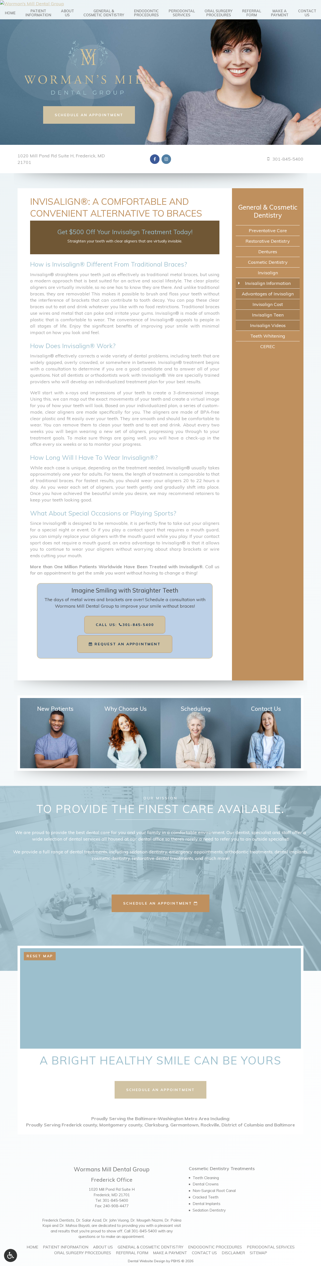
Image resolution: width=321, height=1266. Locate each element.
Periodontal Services (271, 1247)
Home (10, 13)
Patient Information (65, 1247)
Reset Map (40, 956)
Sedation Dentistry (209, 1210)
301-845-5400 (115, 1200)
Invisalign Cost (268, 304)
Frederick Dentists (58, 1220)
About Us (103, 1247)
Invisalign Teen (268, 315)
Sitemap (258, 1252)
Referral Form (132, 1252)
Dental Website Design (146, 1261)
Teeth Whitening (267, 336)
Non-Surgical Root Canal (214, 1190)
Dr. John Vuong (116, 1220)
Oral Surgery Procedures (82, 1252)
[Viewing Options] (10, 1255)
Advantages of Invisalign (268, 294)
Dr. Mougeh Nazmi (146, 1220)
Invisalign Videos (268, 325)
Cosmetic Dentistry (268, 262)
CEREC (267, 346)
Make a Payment (170, 1252)
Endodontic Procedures (215, 1247)
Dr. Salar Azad (88, 1220)
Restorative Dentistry (268, 241)
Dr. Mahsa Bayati (74, 1225)
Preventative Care (268, 230)
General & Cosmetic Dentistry (267, 211)
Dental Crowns (206, 1184)
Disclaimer (233, 1252)
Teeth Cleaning (206, 1177)
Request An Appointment (126, 644)
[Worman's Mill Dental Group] (160, 3)
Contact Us (204, 1252)
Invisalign (268, 273)
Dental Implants (206, 1203)
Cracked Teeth (205, 1197)
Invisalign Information (268, 283)
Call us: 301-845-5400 (125, 624)
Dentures (267, 252)
